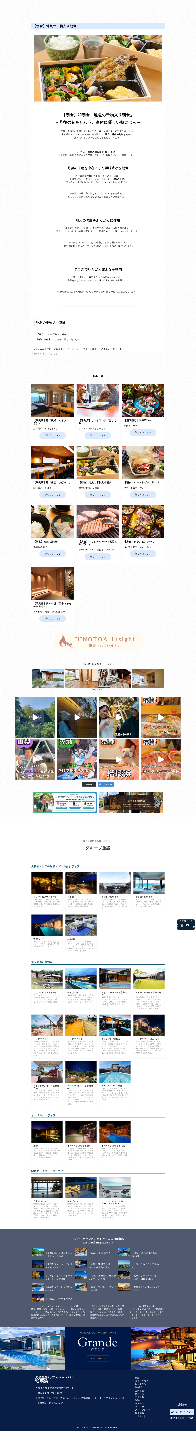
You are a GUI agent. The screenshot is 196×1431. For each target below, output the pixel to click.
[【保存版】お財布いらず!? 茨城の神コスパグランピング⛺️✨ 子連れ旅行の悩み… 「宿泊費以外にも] (77, 759)
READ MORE (98, 1358)
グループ (139, 1403)
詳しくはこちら (53, 435)
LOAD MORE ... (98, 690)
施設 (137, 1377)
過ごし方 (139, 1393)
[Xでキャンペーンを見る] (74, 807)
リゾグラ (139, 1406)
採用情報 (139, 1413)
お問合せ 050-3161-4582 (49, 1393)
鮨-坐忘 (139, 1387)
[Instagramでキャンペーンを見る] (62, 807)
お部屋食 (139, 1390)
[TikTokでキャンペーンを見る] (85, 807)
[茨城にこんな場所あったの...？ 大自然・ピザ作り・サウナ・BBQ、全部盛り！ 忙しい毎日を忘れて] (35, 717)
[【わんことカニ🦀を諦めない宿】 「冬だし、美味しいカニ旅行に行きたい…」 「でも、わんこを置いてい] (161, 759)
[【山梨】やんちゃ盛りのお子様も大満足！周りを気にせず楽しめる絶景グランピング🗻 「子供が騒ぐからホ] (35, 759)
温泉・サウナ (142, 1381)
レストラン (140, 1384)
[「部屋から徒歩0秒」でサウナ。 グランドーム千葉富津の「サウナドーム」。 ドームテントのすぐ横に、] (119, 717)
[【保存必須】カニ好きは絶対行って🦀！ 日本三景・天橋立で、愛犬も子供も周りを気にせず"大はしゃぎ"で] (119, 759)
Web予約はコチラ (182, 1418)
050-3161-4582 (183, 1412)
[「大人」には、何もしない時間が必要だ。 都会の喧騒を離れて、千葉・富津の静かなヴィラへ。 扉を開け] (77, 717)
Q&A (137, 1400)
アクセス (139, 1397)
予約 (140, 1416)
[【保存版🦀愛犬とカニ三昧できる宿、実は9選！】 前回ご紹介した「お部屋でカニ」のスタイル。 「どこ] (161, 717)
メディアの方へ (143, 1409)
